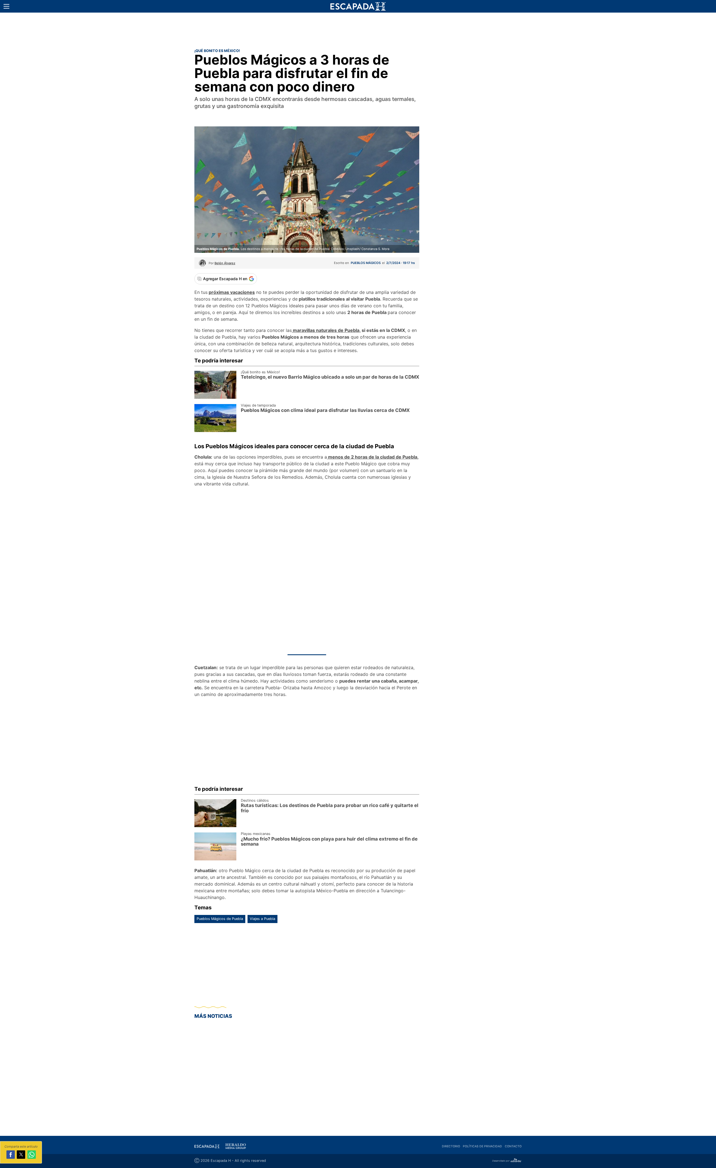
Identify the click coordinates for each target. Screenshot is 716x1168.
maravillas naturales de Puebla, (326, 330)
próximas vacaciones (232, 292)
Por (222, 263)
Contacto (513, 1146)
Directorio (451, 1146)
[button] (6, 6)
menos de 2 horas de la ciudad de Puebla (372, 457)
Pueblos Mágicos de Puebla (220, 919)
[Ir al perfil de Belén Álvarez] (202, 265)
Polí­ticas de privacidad (482, 1146)
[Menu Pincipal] (6, 6)
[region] (358, 29)
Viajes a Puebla (262, 919)
